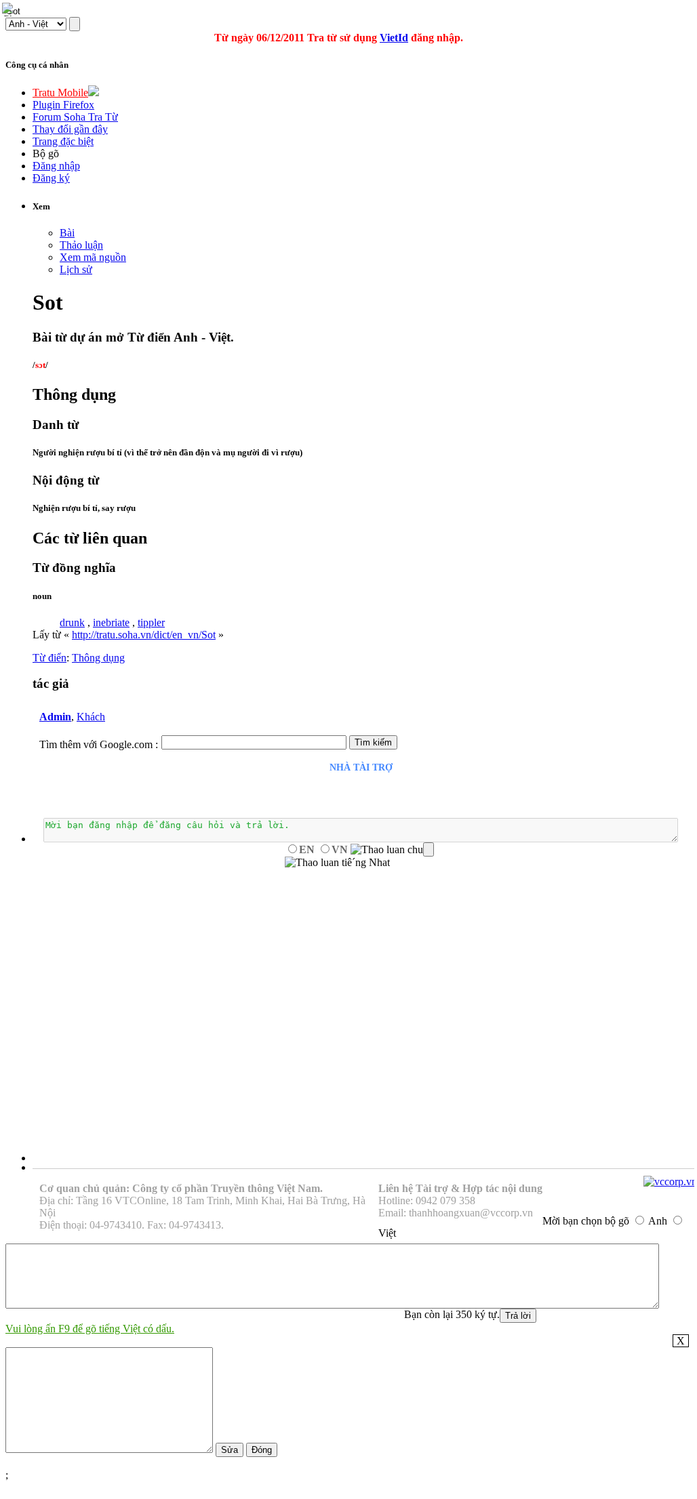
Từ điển (49, 657)
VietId (394, 37)
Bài (67, 233)
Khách (91, 716)
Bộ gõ (46, 153)
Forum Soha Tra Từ (75, 117)
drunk (72, 622)
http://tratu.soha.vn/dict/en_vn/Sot (144, 634)
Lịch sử (76, 269)
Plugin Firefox (63, 104)
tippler (151, 622)
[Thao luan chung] (392, 850)
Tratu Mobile (60, 92)
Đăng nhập (56, 165)
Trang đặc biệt (63, 141)
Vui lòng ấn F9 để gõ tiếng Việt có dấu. (89, 1328)
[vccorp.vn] (670, 1181)
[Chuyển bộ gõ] (9, 9)
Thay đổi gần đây (70, 129)
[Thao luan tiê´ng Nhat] (337, 863)
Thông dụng (98, 657)
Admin (55, 716)
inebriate (111, 622)
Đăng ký (51, 178)
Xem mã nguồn (93, 257)
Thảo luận (81, 245)
